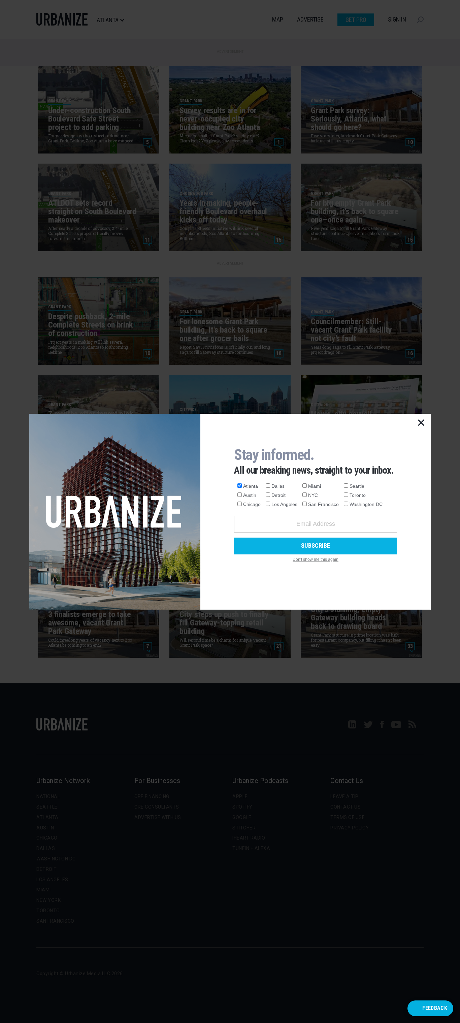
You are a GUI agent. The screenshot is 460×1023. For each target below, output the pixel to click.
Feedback (434, 1008)
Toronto (358, 495)
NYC (313, 495)
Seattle (357, 486)
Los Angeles (284, 504)
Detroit (278, 495)
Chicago (252, 504)
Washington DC (366, 504)
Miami (314, 486)
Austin (249, 495)
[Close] (421, 423)
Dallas (278, 486)
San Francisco (323, 504)
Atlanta (250, 486)
